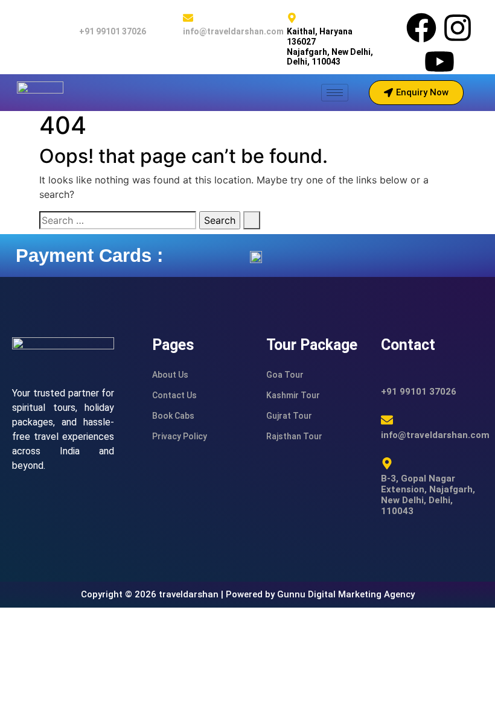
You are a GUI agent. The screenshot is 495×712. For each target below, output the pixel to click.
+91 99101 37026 (112, 31)
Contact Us (174, 395)
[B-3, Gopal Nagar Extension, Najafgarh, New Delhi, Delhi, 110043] (387, 463)
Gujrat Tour (289, 416)
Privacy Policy (179, 436)
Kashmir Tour (293, 395)
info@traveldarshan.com (233, 31)
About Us (170, 375)
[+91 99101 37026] (84, 18)
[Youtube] (439, 61)
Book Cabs (173, 416)
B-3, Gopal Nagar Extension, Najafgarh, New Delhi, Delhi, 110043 (428, 495)
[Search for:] (117, 220)
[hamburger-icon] (334, 92)
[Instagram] (457, 28)
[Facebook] (421, 28)
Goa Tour (285, 375)
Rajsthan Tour (294, 436)
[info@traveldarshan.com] (188, 18)
